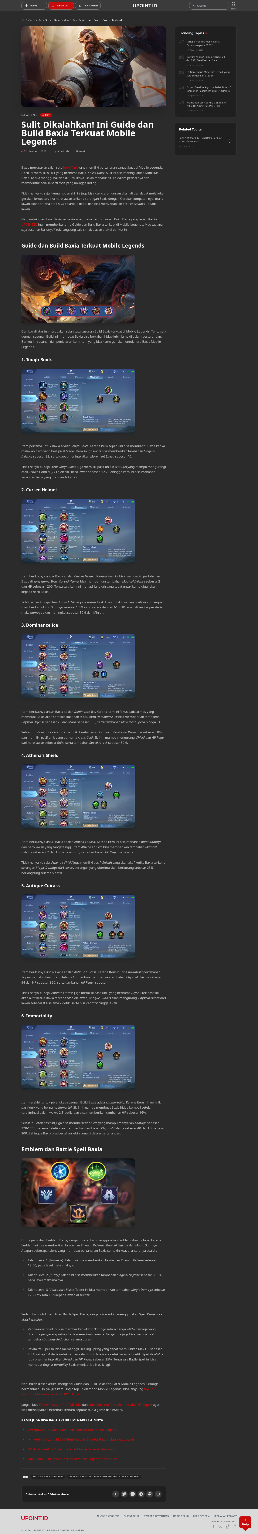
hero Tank (70, 167)
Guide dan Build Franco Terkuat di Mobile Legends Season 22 (72, 1459)
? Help (245, 1522)
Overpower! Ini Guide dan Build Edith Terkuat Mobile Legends (73, 1430)
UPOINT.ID (29, 224)
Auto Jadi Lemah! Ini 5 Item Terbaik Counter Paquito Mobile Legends (84, 1439)
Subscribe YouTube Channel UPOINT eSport (120, 1404)
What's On (35, 20)
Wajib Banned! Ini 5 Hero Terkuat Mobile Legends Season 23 (72, 1449)
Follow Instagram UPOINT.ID (60, 1404)
